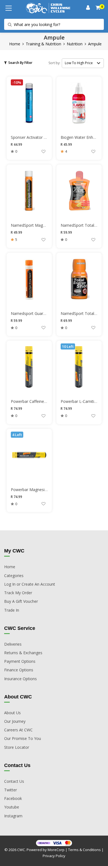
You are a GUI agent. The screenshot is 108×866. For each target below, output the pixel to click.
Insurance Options (20, 678)
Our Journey (14, 721)
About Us (12, 712)
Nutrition (75, 43)
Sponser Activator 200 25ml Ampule (43, 137)
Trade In (11, 610)
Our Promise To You (22, 738)
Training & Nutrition (43, 43)
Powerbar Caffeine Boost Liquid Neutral (46, 401)
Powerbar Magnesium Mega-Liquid (42, 489)
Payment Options (19, 661)
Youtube (11, 807)
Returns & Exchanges (23, 652)
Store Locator (16, 747)
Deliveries (13, 644)
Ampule (95, 43)
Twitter (10, 789)
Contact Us (14, 781)
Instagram (13, 815)
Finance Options (18, 669)
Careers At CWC (18, 729)
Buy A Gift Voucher (21, 601)
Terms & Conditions (84, 849)
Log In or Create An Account (29, 584)
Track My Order (18, 592)
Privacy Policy (54, 855)
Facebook (13, 798)
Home (14, 43)
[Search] (98, 8)
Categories (14, 575)
